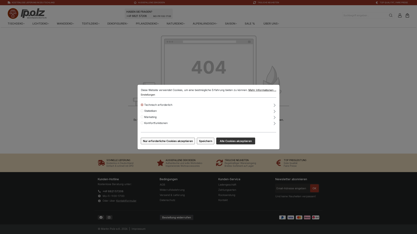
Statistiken (150, 110)
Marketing (150, 116)
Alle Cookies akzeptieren (236, 141)
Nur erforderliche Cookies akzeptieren (168, 141)
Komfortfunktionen (156, 122)
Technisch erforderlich (158, 104)
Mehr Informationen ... (262, 90)
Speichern (205, 141)
